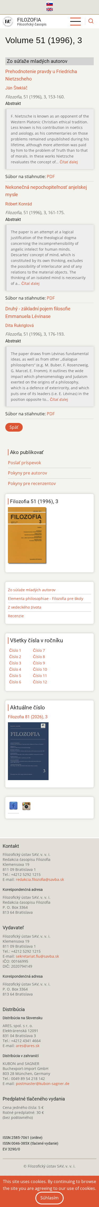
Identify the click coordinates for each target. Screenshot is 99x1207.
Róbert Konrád (18, 203)
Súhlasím (49, 1198)
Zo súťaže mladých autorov (31, 589)
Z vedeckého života (24, 607)
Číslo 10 (40, 669)
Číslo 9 (39, 662)
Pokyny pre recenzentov (32, 483)
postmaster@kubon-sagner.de (42, 1083)
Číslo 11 (40, 675)
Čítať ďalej (69, 161)
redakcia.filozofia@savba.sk (40, 879)
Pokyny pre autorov (27, 473)
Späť (14, 427)
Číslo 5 (15, 675)
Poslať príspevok (24, 463)
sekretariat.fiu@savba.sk (37, 956)
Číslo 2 (15, 656)
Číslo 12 (40, 681)
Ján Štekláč (16, 87)
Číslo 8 (39, 656)
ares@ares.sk (27, 1045)
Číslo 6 (15, 681)
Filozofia (29, 20)
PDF (51, 176)
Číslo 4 (15, 669)
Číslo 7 (39, 650)
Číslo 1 (15, 650)
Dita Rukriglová (19, 325)
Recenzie (16, 615)
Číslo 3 (15, 662)
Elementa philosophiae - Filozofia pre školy (45, 598)
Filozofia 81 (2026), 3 (28, 716)
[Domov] (8, 21)
